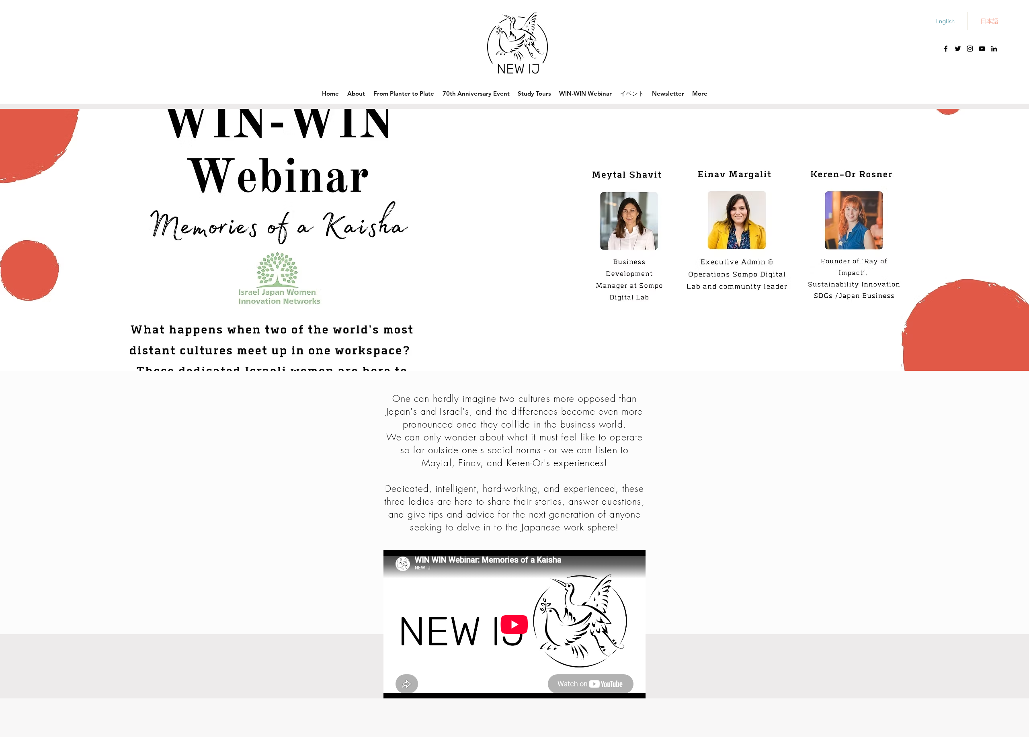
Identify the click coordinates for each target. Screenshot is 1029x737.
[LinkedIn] (994, 49)
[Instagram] (970, 49)
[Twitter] (958, 49)
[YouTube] (982, 49)
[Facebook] (946, 49)
